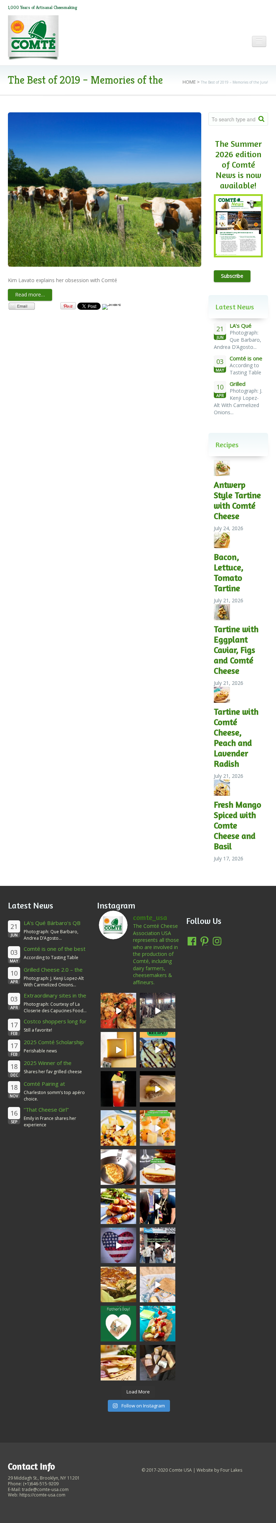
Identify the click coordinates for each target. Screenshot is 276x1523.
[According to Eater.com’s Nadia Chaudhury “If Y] (157, 1089)
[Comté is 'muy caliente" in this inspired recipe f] (118, 1362)
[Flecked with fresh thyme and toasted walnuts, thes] (157, 1167)
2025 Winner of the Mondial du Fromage (49, 1066)
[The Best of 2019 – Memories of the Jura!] (104, 189)
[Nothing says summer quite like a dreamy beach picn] (157, 1284)
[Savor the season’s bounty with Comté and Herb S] (118, 1010)
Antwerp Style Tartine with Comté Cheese (237, 500)
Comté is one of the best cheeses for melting (55, 952)
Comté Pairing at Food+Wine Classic (47, 1087)
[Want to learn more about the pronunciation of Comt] (118, 1049)
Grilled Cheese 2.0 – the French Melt (53, 973)
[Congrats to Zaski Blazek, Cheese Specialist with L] (157, 1206)
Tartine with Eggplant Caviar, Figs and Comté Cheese (236, 650)
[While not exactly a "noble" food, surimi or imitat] (157, 1323)
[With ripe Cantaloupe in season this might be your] (157, 1128)
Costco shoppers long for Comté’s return (55, 1025)
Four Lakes (231, 1470)
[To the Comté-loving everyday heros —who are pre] (118, 1323)
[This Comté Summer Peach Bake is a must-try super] (157, 1049)
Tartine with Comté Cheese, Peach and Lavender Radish (236, 737)
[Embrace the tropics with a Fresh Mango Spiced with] (118, 1128)
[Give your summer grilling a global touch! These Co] (118, 1206)
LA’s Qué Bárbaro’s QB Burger (52, 926)
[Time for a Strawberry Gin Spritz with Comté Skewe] (118, 1089)
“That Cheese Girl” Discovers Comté (46, 1113)
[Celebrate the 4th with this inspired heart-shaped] (118, 1245)
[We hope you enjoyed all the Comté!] (157, 1245)
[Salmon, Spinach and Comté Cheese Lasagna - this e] (118, 1284)
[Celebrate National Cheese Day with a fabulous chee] (157, 1362)
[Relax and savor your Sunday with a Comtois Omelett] (118, 1167)
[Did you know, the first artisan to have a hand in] (157, 1010)
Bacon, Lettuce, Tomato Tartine (228, 572)
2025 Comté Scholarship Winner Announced (54, 1045)
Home (189, 82)
